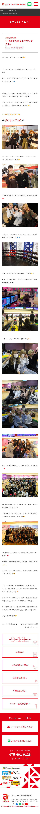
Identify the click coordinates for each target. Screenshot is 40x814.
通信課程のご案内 (20, 665)
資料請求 (20, 652)
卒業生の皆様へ (20, 691)
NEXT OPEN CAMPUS (20, 639)
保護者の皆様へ (20, 678)
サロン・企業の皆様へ (20, 704)
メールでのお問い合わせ (20, 726)
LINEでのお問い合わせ (20, 740)
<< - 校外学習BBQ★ (9, 624)
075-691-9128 (20, 754)
